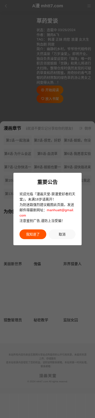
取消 (62, 234)
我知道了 (33, 234)
